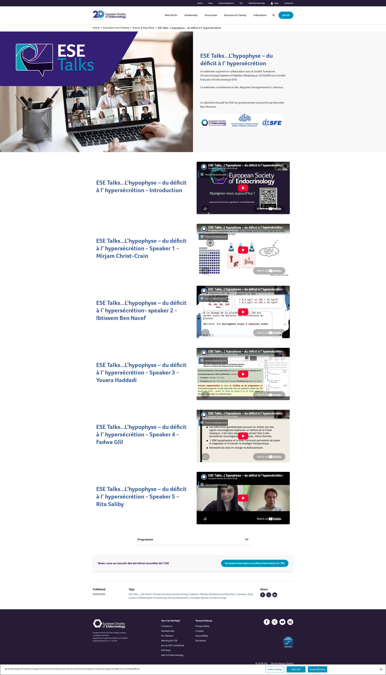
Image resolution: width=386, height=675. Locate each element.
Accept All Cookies (318, 669)
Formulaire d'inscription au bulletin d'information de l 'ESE (255, 563)
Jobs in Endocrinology (172, 655)
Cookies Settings (274, 669)
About (199, 3)
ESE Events (146, 594)
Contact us (166, 626)
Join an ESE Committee (172, 645)
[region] (193, 669)
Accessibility (201, 635)
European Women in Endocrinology (208, 597)
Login (276, 3)
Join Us (285, 15)
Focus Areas (211, 15)
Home (96, 28)
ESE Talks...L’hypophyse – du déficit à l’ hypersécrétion (189, 28)
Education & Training (235, 15)
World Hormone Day (257, 3)
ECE (241, 3)
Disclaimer (200, 640)
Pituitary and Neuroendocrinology (170, 594)
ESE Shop (166, 650)
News (211, 3)
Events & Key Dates (226, 3)
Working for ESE (169, 640)
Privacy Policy (202, 626)
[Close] (381, 669)
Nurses (171, 597)
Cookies (199, 631)
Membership (190, 15)
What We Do (171, 15)
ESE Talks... (134, 594)
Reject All (296, 669)
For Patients (167, 635)
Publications (259, 15)
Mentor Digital (285, 663)
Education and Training (116, 28)
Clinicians (242, 594)
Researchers (183, 597)
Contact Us (289, 3)
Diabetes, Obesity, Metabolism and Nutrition (212, 594)
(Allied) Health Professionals (152, 597)
